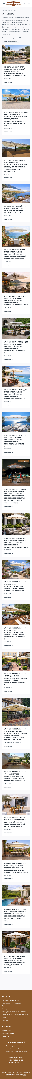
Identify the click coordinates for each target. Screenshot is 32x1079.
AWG (24, 1074)
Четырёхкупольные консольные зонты (15, 1015)
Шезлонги (5, 1020)
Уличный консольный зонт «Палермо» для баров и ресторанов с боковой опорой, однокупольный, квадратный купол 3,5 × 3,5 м (16, 868)
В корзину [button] (8, 265)
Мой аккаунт (6, 1030)
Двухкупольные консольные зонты (14, 1012)
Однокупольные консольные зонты (14, 1009)
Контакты (5, 1036)
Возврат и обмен (16, 1049)
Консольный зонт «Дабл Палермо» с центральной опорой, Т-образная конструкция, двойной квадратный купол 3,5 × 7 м (15, 71)
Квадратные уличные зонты (11, 1003)
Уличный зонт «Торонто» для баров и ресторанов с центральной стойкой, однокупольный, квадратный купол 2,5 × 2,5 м (16, 542)
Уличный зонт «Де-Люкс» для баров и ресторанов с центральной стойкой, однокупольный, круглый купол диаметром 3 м (15, 822)
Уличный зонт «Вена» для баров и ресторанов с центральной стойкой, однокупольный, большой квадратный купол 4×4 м (15, 254)
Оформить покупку (8, 1033)
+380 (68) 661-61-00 (16, 1060)
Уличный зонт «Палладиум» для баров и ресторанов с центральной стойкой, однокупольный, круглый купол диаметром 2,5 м (15, 914)
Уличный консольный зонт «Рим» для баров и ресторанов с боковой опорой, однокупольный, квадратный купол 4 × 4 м (15, 776)
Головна (4, 10)
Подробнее (8, 82)
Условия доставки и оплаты (16, 1046)
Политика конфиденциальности (16, 1052)
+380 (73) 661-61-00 (16, 1062)
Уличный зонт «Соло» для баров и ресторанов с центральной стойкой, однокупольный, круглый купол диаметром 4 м (14, 960)
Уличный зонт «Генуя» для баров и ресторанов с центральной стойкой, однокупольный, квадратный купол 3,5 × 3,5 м (16, 300)
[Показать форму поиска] (24, 3)
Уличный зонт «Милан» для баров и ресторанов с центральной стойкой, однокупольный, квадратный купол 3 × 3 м (15, 394)
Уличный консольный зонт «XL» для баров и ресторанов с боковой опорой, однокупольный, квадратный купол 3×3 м (15, 586)
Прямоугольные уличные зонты (13, 1006)
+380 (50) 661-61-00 (16, 1058)
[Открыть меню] (4, 3)
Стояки (4, 1017)
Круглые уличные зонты (10, 1000)
